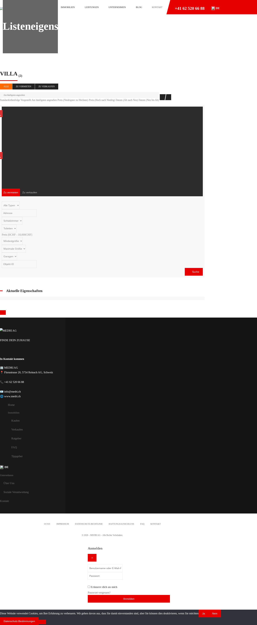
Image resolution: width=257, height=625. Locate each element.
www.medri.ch (12, 396)
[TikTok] (26, 350)
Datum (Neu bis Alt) (149, 100)
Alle (6, 86)
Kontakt (4, 501)
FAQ (14, 447)
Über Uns (8, 483)
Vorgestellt (26, 100)
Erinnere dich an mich (104, 587)
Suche (195, 271)
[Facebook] (1, 350)
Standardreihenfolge (10, 100)
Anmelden (128, 598)
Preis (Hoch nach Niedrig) (102, 100)
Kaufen (15, 420)
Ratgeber (16, 438)
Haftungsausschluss (121, 524)
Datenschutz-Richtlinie (89, 524)
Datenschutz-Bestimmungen (19, 621)
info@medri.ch (12, 391)
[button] (215, 8)
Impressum (62, 524)
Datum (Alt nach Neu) (127, 100)
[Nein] (42, 622)
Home (11, 404)
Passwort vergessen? (99, 592)
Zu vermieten (23, 86)
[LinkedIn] (19, 350)
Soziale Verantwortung (16, 492)
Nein (214, 613)
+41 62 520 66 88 (190, 8)
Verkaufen (17, 429)
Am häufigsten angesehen (14, 95)
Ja (203, 613)
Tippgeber (17, 456)
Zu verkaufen (46, 86)
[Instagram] (10, 350)
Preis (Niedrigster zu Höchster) (73, 100)
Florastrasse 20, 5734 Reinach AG (23, 372)
